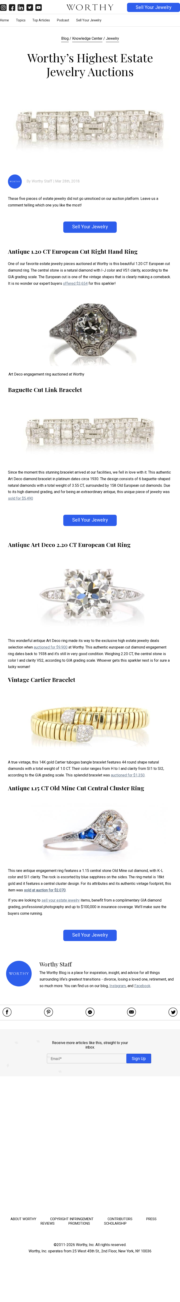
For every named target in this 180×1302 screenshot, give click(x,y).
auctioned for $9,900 (51, 647)
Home (4, 20)
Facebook (142, 986)
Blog (65, 38)
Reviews (48, 1223)
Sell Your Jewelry (153, 7)
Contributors (120, 1219)
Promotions (79, 1223)
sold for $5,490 (20, 498)
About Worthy (23, 1219)
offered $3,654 (75, 283)
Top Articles (41, 20)
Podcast (63, 20)
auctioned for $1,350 (128, 775)
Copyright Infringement (72, 1219)
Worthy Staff (42, 181)
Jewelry (112, 38)
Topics (21, 20)
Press (151, 1219)
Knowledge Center (87, 38)
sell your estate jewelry (60, 900)
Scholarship (115, 1223)
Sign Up (139, 1058)
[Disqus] (90, 1145)
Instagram (117, 986)
